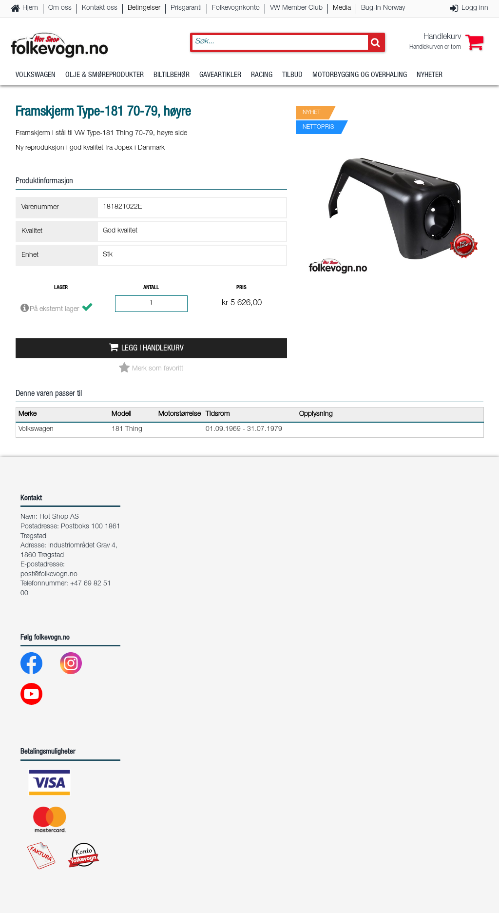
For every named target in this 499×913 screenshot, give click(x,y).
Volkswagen (36, 75)
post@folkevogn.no (48, 574)
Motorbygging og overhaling (359, 75)
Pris (241, 288)
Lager (61, 288)
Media (342, 8)
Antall (151, 288)
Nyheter (429, 75)
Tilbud (292, 75)
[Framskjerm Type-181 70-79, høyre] (394, 286)
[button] (446, 42)
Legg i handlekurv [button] (152, 349)
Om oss (60, 8)
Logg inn (474, 8)
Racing (261, 75)
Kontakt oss (99, 8)
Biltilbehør (172, 75)
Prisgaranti (186, 8)
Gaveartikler (220, 75)
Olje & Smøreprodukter (104, 75)
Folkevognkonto (236, 8)
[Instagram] (78, 665)
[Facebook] (39, 665)
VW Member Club (296, 8)
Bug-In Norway (383, 8)
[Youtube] (39, 696)
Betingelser (144, 8)
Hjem (30, 8)
